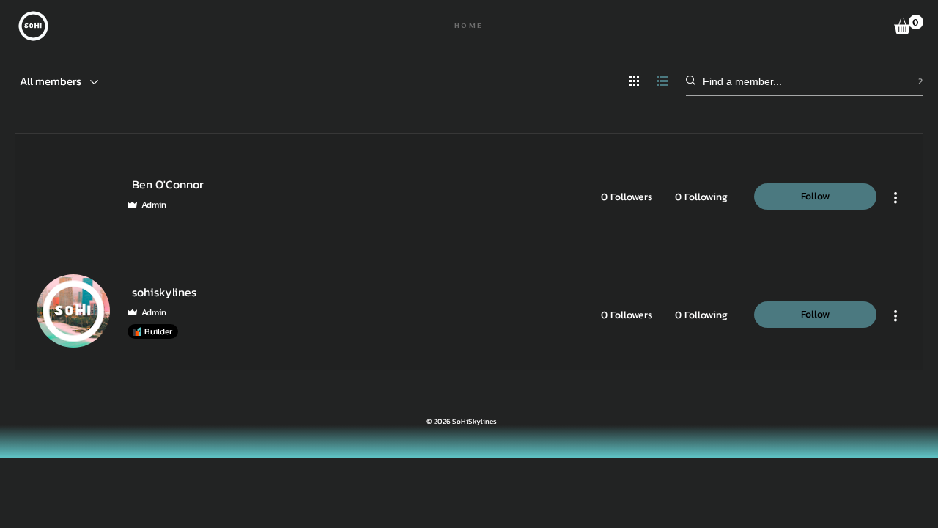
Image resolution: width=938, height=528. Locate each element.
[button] (908, 24)
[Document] (33, 26)
